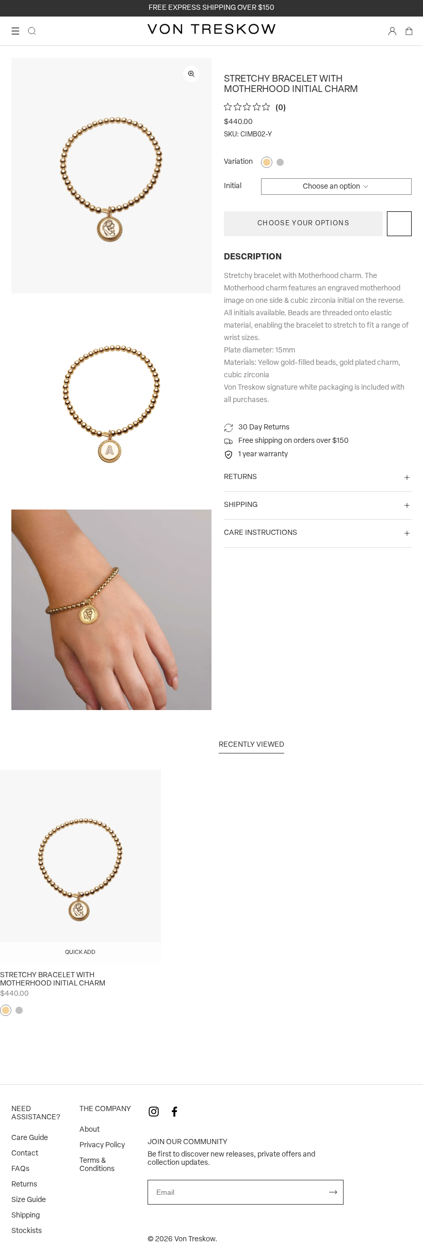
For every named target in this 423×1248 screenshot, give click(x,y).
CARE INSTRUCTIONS (260, 533)
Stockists (26, 1231)
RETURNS (240, 477)
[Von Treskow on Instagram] (154, 1111)
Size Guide (28, 1200)
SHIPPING (240, 505)
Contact (24, 1154)
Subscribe (333, 1192)
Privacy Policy (102, 1145)
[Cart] (409, 31)
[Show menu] (15, 31)
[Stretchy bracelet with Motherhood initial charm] (80, 866)
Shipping (25, 1216)
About (89, 1130)
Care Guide (29, 1138)
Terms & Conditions (97, 1165)
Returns (24, 1185)
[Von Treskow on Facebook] (174, 1111)
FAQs (20, 1169)
